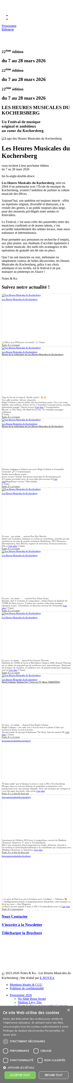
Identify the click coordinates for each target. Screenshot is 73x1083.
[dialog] (36, 1044)
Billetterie (8, 29)
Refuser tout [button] (54, 1075)
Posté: (11, 345)
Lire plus (39, 407)
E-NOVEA (47, 978)
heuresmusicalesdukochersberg (16, 741)
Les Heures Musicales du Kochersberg (20, 299)
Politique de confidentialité (27, 988)
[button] (36, 1067)
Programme (9, 26)
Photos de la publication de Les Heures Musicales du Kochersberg (32, 354)
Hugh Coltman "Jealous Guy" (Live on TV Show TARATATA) (31, 682)
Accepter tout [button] (20, 1075)
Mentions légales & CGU (26, 984)
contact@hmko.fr (21, 8)
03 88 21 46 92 (19, 5)
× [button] (68, 1010)
